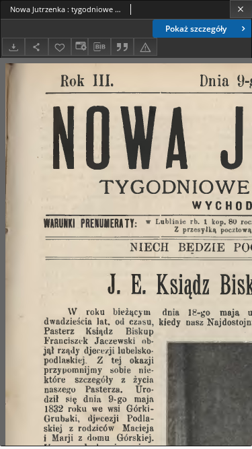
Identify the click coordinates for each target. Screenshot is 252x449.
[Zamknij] (241, 9)
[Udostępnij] (36, 47)
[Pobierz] (13, 47)
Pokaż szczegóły (195, 28)
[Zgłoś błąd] (145, 47)
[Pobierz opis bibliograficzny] (99, 47)
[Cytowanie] (122, 47)
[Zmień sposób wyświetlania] (79, 47)
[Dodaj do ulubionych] (59, 47)
